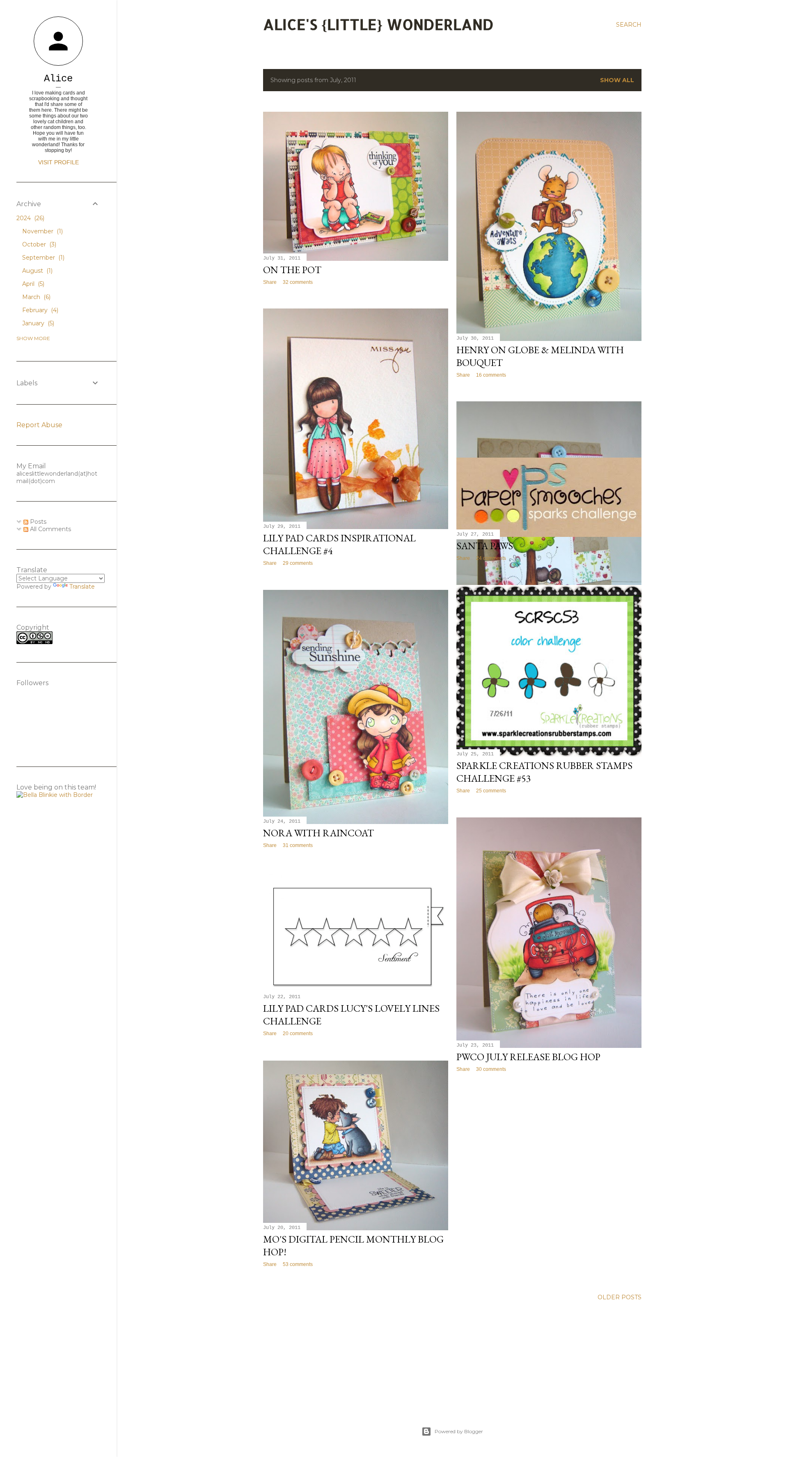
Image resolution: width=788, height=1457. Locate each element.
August (36, 270)
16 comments (491, 375)
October (38, 244)
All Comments (49, 529)
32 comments (298, 282)
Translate (82, 586)
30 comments (491, 1069)
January (37, 323)
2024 (29, 218)
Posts (37, 521)
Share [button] (270, 282)
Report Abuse (39, 425)
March (35, 297)
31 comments (298, 845)
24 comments (491, 558)
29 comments (298, 563)
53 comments (298, 1264)
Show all (617, 80)
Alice (58, 78)
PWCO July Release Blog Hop (528, 1056)
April (32, 284)
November (41, 231)
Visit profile (58, 162)
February (39, 310)
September (42, 257)
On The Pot (292, 269)
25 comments (491, 791)
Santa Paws (484, 545)
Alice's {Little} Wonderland (378, 24)
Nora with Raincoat (318, 832)
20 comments (298, 1033)
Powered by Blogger (459, 1431)
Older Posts (619, 1297)
